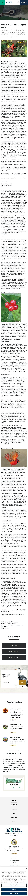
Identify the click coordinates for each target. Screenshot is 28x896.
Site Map (14, 862)
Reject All (14, 889)
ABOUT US (14, 800)
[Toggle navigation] (2, 2)
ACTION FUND (14, 817)
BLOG (14, 813)
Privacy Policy (14, 858)
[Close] (26, 868)
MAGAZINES (14, 809)
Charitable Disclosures (14, 860)
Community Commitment (14, 865)
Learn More (13, 719)
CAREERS (14, 821)
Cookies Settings (14, 885)
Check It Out (13, 745)
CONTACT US (14, 804)
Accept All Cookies (14, 893)
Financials (14, 864)
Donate (24, 2)
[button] (22, 682)
